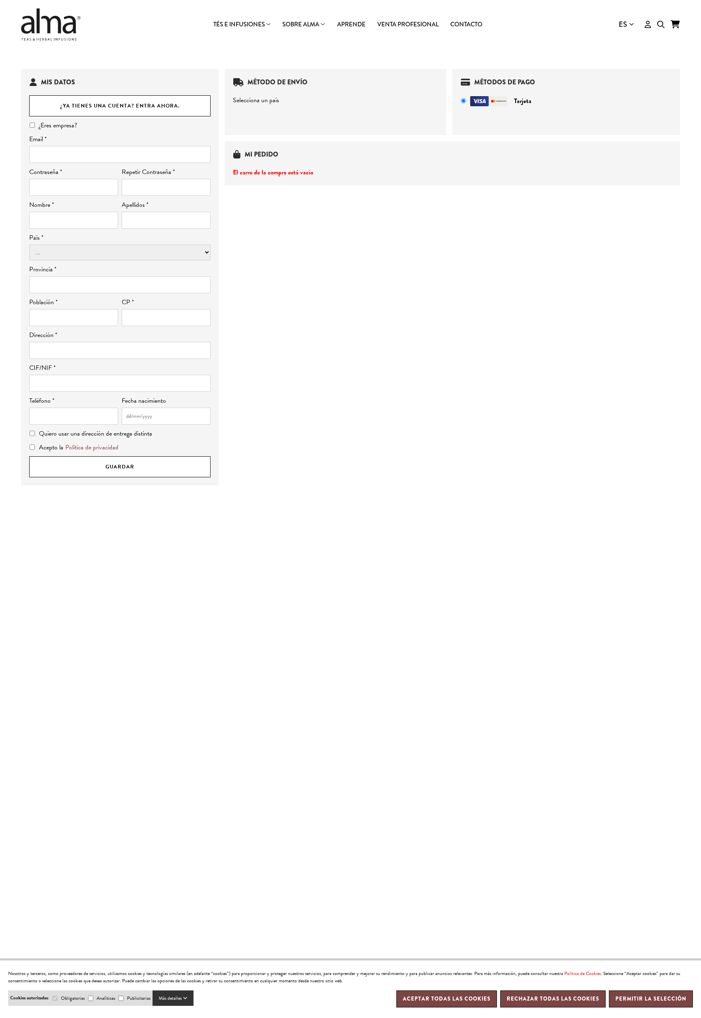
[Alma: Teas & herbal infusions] (51, 24)
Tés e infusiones (239, 24)
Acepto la (78, 447)
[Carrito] (675, 24)
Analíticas (106, 998)
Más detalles (171, 998)
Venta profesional (408, 24)
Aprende (351, 24)
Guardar (119, 467)
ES (623, 24)
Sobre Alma (301, 24)
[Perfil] (648, 24)
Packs (350, 31)
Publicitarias (139, 998)
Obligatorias (73, 998)
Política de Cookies (582, 973)
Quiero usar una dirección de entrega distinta (95, 433)
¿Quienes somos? (350, 31)
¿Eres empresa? (58, 125)
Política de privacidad (91, 447)
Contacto (466, 24)
